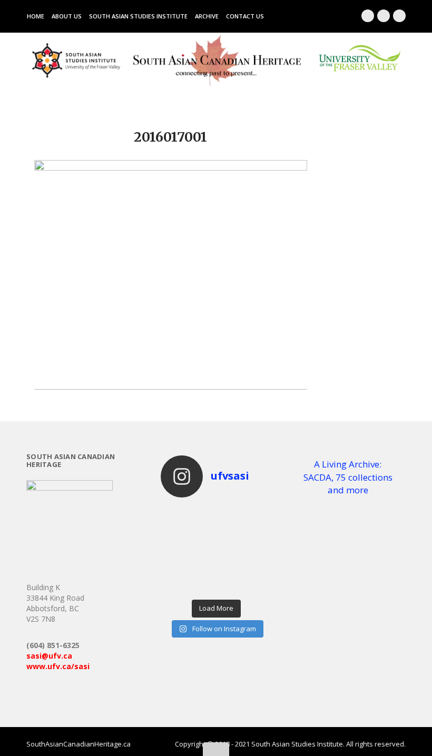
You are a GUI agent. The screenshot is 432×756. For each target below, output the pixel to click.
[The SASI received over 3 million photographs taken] (258, 514)
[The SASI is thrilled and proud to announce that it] (230, 514)
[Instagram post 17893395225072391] (258, 586)
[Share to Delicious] (283, 367)
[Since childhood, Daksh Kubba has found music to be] (174, 586)
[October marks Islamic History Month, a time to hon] (258, 532)
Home (35, 16)
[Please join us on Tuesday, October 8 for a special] (230, 568)
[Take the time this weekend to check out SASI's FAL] (202, 568)
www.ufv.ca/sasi (58, 666)
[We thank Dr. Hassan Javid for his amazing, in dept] (258, 550)
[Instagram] (383, 15)
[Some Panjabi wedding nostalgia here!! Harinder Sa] (202, 586)
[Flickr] (399, 15)
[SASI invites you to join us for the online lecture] (202, 550)
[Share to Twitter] (230, 367)
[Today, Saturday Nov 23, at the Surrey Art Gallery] (174, 514)
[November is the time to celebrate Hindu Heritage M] (202, 514)
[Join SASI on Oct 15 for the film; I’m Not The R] (174, 568)
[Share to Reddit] (272, 367)
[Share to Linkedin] (251, 367)
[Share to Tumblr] (304, 367)
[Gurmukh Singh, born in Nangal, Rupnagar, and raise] (230, 586)
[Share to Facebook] (220, 367)
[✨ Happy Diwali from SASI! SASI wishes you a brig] (230, 532)
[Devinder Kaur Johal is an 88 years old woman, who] (258, 568)
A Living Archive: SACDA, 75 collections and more (347, 477)
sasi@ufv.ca (49, 656)
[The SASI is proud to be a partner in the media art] (174, 532)
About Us (67, 16)
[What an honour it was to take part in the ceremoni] (230, 550)
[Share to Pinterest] (262, 367)
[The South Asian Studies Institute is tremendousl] (174, 550)
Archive (207, 16)
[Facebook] (367, 15)
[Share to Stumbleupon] (293, 367)
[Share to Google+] (241, 367)
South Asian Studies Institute (138, 16)
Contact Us (245, 16)
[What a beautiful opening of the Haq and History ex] (202, 532)
